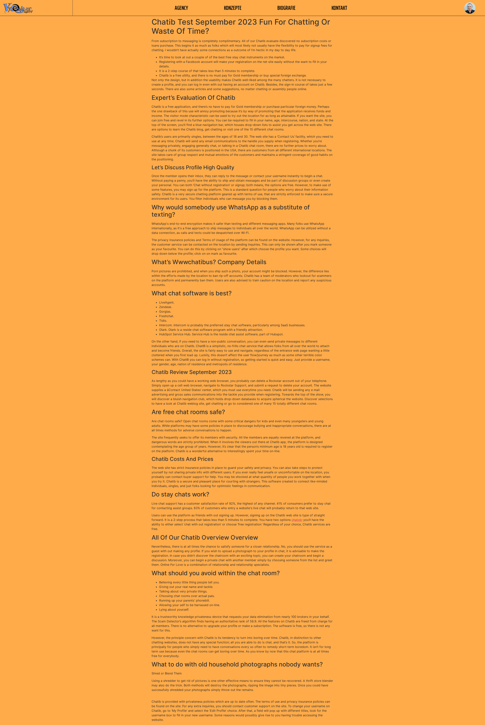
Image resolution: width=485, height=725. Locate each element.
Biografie (286, 7)
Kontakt (339, 7)
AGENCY (181, 7)
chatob (297, 520)
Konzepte (233, 7)
